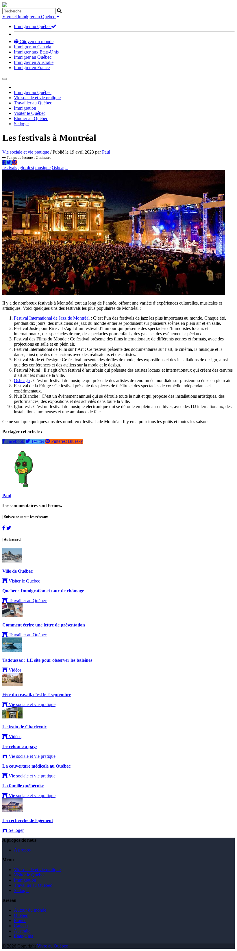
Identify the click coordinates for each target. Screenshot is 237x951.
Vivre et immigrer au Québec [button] (29, 16)
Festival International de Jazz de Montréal (52, 318)
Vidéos (14, 670)
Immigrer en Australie (33, 62)
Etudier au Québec (31, 118)
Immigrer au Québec (32, 26)
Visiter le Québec (29, 113)
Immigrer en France (32, 67)
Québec (21, 915)
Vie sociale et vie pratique (37, 97)
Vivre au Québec (52, 945)
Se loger (21, 123)
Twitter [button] (37, 441)
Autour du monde (30, 910)
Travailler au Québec (33, 102)
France (20, 920)
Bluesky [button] (75, 441)
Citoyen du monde (35, 41)
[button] (4, 162)
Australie (22, 930)
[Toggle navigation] (4, 79)
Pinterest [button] (59, 441)
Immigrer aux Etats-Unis (36, 51)
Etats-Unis (23, 936)
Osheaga (22, 380)
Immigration (25, 108)
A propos (22, 849)
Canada (21, 925)
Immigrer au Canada (32, 46)
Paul (106, 152)
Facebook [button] (15, 441)
